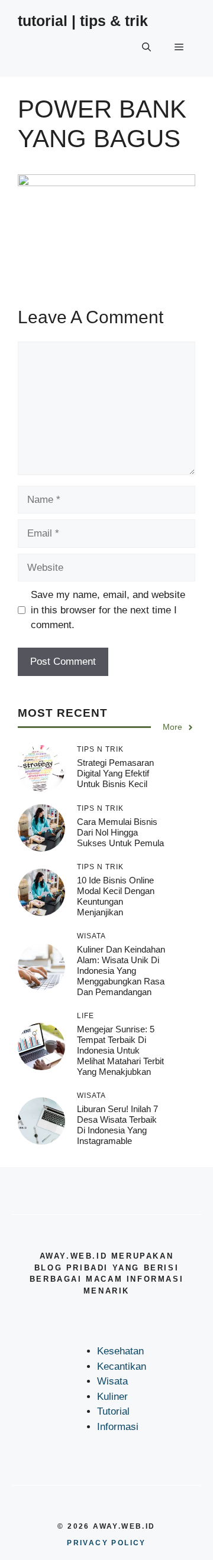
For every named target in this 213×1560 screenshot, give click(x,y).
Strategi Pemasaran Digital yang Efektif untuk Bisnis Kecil (115, 773)
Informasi (117, 1426)
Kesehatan (120, 1351)
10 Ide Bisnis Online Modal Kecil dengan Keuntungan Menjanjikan (115, 896)
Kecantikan (121, 1366)
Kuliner (112, 1396)
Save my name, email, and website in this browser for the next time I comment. (108, 609)
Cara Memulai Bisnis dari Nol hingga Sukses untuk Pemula (120, 832)
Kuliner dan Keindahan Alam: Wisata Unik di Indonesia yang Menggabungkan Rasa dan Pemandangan (121, 970)
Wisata (112, 1381)
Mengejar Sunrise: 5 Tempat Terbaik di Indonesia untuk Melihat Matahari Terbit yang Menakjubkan (120, 1050)
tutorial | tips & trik (83, 20)
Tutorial (113, 1411)
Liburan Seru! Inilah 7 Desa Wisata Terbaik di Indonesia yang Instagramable (117, 1125)
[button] (146, 47)
